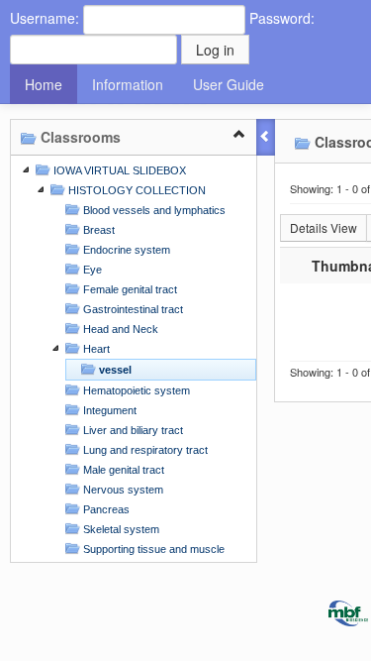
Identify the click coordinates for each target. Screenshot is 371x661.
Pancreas (105, 509)
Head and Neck (119, 329)
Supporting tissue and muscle (152, 549)
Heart (95, 349)
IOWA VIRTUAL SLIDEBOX (118, 170)
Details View (323, 227)
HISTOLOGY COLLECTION (135, 190)
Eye (91, 269)
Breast (97, 230)
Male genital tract (122, 470)
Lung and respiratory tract (144, 450)
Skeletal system (119, 529)
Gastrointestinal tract (131, 309)
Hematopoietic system (135, 390)
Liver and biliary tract (131, 430)
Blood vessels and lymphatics (153, 210)
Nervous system (121, 490)
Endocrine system (125, 250)
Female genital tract (128, 289)
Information (127, 84)
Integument (108, 410)
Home (43, 84)
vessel (114, 370)
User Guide (228, 84)
